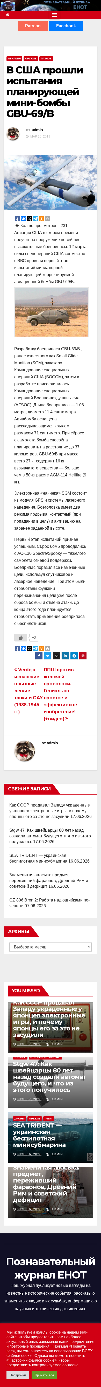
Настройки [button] (18, 1375)
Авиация (14, 58)
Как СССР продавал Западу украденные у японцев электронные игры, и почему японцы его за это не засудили (49, 811)
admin (37, 129)
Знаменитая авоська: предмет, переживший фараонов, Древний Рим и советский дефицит (48, 881)
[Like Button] (20, 637)
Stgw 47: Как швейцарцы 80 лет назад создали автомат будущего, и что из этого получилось (50, 836)
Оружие (31, 58)
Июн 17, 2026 (29, 1044)
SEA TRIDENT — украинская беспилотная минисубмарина (39, 1135)
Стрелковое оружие (45, 1057)
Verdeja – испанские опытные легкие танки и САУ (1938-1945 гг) (28, 690)
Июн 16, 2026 (29, 1154)
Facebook (66, 26)
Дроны (20, 1118)
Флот (49, 1118)
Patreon (33, 26)
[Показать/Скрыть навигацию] (54, 15)
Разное (46, 58)
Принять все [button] (44, 1375)
